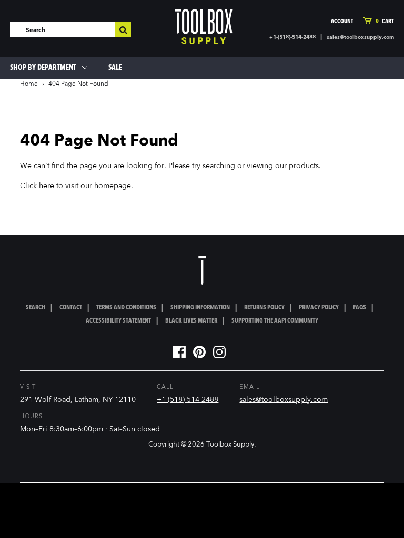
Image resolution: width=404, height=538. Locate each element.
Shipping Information (200, 308)
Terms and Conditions (126, 308)
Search (35, 308)
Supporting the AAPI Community (274, 321)
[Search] (123, 29)
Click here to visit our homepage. (76, 186)
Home (29, 84)
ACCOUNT (342, 22)
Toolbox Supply (230, 444)
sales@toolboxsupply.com (360, 37)
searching (219, 166)
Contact (70, 308)
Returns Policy (264, 308)
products (304, 166)
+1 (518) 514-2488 (187, 400)
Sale (115, 67)
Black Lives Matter (191, 321)
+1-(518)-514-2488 (292, 37)
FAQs (359, 308)
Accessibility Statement (118, 321)
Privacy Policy (319, 308)
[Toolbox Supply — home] (204, 26)
